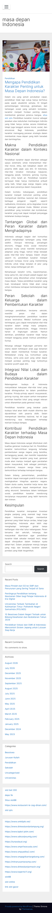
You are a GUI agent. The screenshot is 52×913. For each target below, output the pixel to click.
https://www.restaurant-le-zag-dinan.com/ (26, 805)
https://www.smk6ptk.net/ (17, 821)
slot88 (8, 877)
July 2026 (10, 668)
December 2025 (13, 673)
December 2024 (13, 729)
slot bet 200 (11, 790)
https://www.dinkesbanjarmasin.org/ (22, 867)
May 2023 (10, 734)
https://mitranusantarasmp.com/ (20, 862)
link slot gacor (11, 887)
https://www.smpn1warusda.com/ (21, 846)
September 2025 (13, 683)
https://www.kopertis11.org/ (18, 872)
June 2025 (10, 698)
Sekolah (9, 767)
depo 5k (9, 795)
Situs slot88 (10, 800)
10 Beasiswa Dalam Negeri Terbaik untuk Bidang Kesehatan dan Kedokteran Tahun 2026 (25, 617)
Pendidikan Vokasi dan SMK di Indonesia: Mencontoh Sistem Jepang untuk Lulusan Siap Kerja (25, 627)
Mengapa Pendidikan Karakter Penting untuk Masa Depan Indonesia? (25, 86)
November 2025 (13, 678)
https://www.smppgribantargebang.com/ (25, 856)
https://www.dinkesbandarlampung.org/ (24, 826)
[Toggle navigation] (6, 6)
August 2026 (11, 663)
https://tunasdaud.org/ (16, 841)
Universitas (10, 778)
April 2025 (10, 709)
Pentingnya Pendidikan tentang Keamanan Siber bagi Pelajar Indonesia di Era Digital (25, 596)
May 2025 (10, 704)
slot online (10, 882)
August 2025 (11, 688)
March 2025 (11, 714)
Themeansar (27, 909)
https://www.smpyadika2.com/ (20, 852)
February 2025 (12, 719)
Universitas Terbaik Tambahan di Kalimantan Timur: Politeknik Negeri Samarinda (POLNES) (22, 607)
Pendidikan (10, 78)
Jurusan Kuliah (12, 757)
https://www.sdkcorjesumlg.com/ (21, 836)
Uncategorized (12, 773)
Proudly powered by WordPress (19, 906)
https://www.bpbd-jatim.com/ (19, 831)
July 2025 (10, 693)
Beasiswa (10, 752)
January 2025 (12, 724)
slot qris (9, 810)
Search (8, 564)
